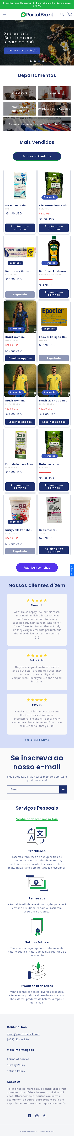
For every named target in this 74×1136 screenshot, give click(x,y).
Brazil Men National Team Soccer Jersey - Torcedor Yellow (54, 400)
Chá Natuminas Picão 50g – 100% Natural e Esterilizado (53, 205)
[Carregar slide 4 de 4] (43, 61)
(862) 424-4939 (18, 1039)
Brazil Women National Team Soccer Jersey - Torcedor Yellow (16, 400)
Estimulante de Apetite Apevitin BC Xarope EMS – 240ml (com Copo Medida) (19, 205)
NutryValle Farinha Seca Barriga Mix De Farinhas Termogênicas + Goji (19, 530)
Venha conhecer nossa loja (37, 819)
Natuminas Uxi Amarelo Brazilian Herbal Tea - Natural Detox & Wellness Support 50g (53, 464)
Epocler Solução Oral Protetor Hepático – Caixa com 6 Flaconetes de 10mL (53, 337)
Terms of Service (18, 1059)
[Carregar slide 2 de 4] (35, 61)
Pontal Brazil (32, 1132)
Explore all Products (37, 156)
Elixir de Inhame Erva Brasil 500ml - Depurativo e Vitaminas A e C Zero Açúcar (19, 464)
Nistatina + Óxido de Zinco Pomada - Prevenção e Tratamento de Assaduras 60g (19, 271)
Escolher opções (20, 358)
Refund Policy (16, 1071)
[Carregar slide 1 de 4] (31, 61)
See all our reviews (37, 739)
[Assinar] (63, 789)
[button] (4, 14)
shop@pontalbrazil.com (23, 1034)
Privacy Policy (16, 1065)
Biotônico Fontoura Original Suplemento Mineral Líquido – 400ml (53, 271)
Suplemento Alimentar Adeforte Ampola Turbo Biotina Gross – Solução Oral (52, 530)
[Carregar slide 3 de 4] (39, 61)
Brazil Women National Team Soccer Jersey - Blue (19, 337)
